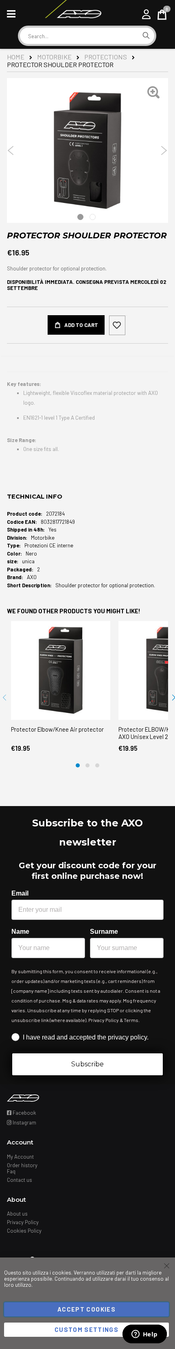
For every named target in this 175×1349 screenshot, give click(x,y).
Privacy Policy (23, 1222)
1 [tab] (80, 217)
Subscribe (87, 1064)
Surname (104, 931)
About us (17, 1213)
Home (15, 57)
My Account (20, 1156)
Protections (105, 57)
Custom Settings (86, 1329)
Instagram (23, 1122)
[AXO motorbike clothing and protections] (72, 14)
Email (19, 893)
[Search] (146, 36)
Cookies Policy (24, 1230)
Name (20, 931)
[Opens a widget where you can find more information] (144, 1335)
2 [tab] (93, 217)
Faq (11, 1171)
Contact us (19, 1180)
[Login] (146, 14)
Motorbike (54, 57)
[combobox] (79, 36)
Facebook (23, 1112)
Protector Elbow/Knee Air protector (57, 729)
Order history (22, 1165)
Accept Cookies (86, 1309)
